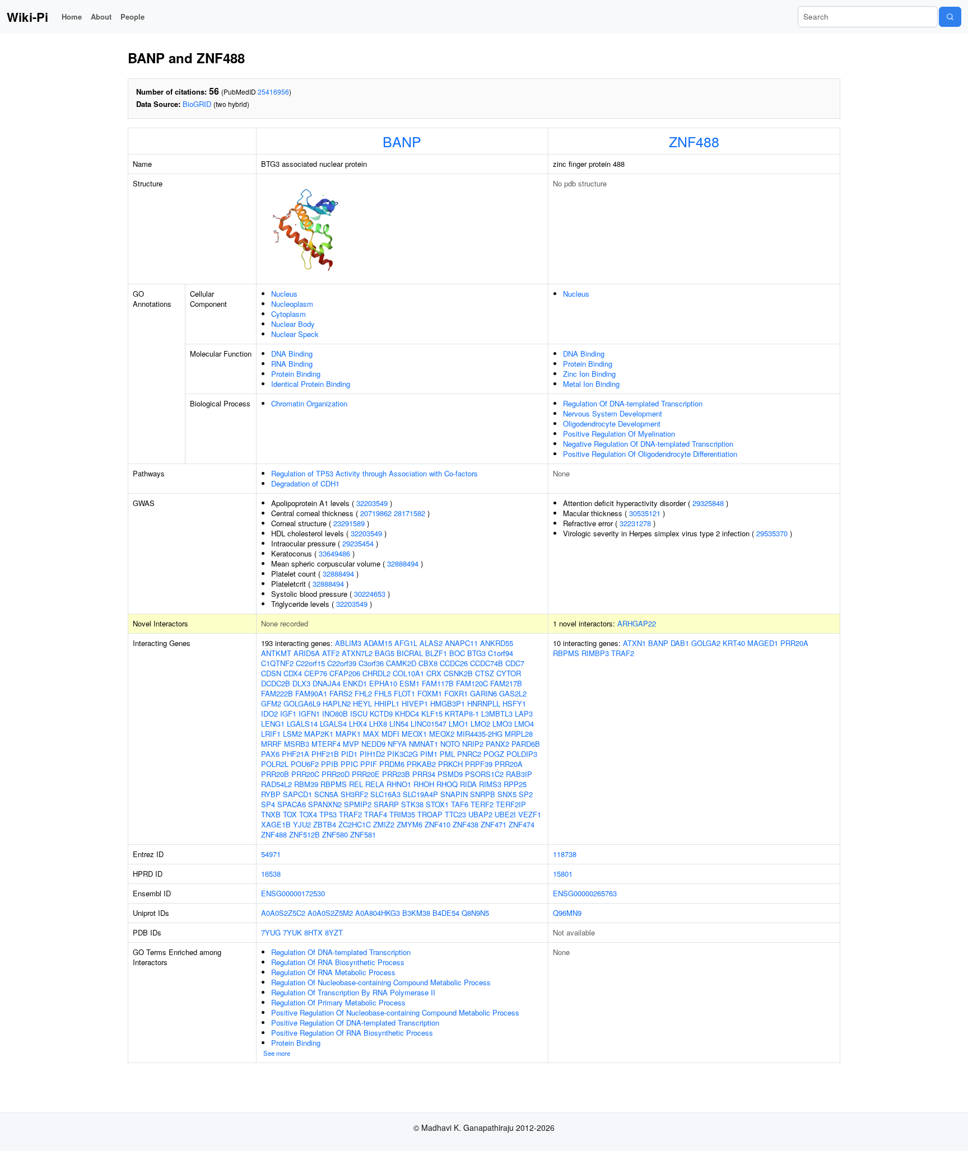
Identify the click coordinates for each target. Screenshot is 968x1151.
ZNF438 (465, 824)
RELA (374, 784)
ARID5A (307, 653)
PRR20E (366, 774)
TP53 (328, 814)
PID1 (349, 753)
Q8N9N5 (475, 912)
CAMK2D (401, 663)
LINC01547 (428, 723)
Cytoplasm (288, 313)
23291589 (349, 523)
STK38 (412, 804)
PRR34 (423, 774)
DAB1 (680, 643)
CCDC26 (454, 663)
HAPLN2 (337, 703)
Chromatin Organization (309, 403)
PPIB (329, 764)
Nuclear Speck (295, 334)
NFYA (397, 743)
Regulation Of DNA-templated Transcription (632, 403)
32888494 (402, 563)
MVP (351, 743)
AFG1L (405, 643)
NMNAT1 (423, 743)
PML (447, 753)
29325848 (708, 503)
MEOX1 (414, 733)
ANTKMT (276, 653)
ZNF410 (437, 824)
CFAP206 (344, 673)
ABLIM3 (348, 643)
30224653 (369, 593)
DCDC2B (275, 683)
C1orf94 (500, 653)
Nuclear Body (293, 324)
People (132, 16)
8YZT (334, 932)
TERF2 (482, 804)
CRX (433, 673)
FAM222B (277, 693)
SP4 (268, 804)
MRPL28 (519, 733)
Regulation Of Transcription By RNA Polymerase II (353, 992)
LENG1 (273, 723)
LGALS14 (302, 723)
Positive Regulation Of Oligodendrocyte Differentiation (650, 453)
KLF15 (432, 713)
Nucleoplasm (292, 303)
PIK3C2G (402, 753)
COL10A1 (408, 673)
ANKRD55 (496, 643)
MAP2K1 (318, 733)
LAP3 (524, 713)
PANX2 (497, 743)
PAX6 (270, 753)
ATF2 (330, 653)
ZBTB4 (324, 824)
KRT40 (734, 643)
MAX (371, 733)
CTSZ (484, 673)
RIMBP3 (595, 653)
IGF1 (288, 713)
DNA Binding (292, 353)
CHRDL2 (376, 673)
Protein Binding (295, 373)
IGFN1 (309, 713)
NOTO (450, 743)
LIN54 (398, 723)
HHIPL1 (386, 703)
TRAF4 (375, 814)
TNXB (271, 814)
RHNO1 (399, 784)
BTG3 (476, 653)
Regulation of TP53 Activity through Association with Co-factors (374, 473)
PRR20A (509, 764)
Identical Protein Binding (310, 383)
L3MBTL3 (497, 713)
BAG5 (384, 653)
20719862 (376, 513)
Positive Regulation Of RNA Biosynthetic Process (352, 1032)
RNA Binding (292, 363)
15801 (563, 873)
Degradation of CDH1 (305, 483)
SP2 (526, 794)
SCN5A (326, 794)
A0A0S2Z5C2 (283, 912)
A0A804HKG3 (377, 912)
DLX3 (301, 683)
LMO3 (502, 723)
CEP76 (315, 673)
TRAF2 (350, 814)
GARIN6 (483, 693)
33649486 (334, 553)
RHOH (423, 784)
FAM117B (438, 683)
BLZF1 (436, 653)
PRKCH (450, 764)
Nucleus (284, 293)
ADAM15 (378, 643)
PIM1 (429, 753)
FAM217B (506, 683)
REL (356, 784)
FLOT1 (404, 693)
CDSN (271, 673)
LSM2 (292, 733)
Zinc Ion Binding (589, 373)
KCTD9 (381, 713)
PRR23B (396, 774)
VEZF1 (529, 814)
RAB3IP (519, 774)
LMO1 (458, 723)
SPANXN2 (325, 804)
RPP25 (515, 784)
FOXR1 (456, 693)
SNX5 (506, 794)
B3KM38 (416, 912)
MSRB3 (296, 743)
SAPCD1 (297, 794)
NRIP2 (472, 743)
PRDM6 (391, 764)
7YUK (292, 932)
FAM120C (472, 683)
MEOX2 (441, 733)
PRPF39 (478, 764)
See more (276, 1053)
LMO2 (480, 723)
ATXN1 (634, 643)
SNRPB (482, 794)
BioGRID (197, 104)
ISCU (358, 713)
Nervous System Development (612, 413)
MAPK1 (348, 733)
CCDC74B (486, 663)
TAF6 (459, 804)
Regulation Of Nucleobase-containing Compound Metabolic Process (381, 982)
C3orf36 (371, 663)
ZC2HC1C (354, 824)
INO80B (335, 713)
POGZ (493, 753)
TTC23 (455, 814)
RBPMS (333, 784)
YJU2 (302, 824)
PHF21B (325, 753)
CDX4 (292, 673)
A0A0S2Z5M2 (330, 912)
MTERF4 (326, 743)
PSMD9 (450, 774)
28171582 (409, 513)
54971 (271, 854)
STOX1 (437, 804)
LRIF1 (271, 733)
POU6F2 (305, 764)
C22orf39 (341, 663)
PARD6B (525, 743)
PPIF (368, 764)
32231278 (635, 523)
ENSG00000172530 (293, 893)
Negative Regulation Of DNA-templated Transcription (648, 443)
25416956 (273, 91)
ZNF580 (335, 834)
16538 (271, 873)
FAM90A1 (311, 693)
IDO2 (269, 713)
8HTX (313, 932)
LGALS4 (333, 723)
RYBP (271, 794)
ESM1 (409, 683)
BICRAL (410, 653)
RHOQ (447, 784)
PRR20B (275, 774)
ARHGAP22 (636, 623)
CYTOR (508, 673)
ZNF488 (694, 141)
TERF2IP (511, 804)
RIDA (468, 784)
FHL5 (383, 693)
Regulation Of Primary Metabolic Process (338, 1002)
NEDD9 (373, 743)
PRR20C (305, 774)
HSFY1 (514, 703)
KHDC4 (407, 713)
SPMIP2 (357, 804)
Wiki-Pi (27, 17)
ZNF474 (521, 824)
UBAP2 (480, 814)
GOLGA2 (705, 643)
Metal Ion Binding (591, 383)
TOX (290, 814)
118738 (564, 854)
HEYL (362, 703)
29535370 (772, 533)
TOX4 (308, 814)
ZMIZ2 (383, 824)
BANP (402, 141)
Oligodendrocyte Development (611, 423)
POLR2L (274, 764)
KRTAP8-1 (462, 713)
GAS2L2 (513, 693)
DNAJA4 (327, 683)
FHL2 (363, 693)
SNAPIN (454, 794)
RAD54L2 (276, 784)
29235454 (358, 543)
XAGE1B (276, 824)
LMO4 (524, 723)
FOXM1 (429, 693)
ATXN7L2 (357, 653)
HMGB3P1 (447, 703)
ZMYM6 (409, 824)
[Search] (950, 17)
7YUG (271, 932)
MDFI (390, 733)
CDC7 (514, 663)
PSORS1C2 (484, 774)
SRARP (386, 804)
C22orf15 (310, 663)
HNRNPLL (483, 703)
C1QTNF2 (277, 663)
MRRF (271, 743)
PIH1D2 (372, 753)
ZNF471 (493, 824)
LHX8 (378, 723)
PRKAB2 (421, 764)
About (101, 16)
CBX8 (428, 663)
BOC (457, 653)
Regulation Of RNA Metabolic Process (333, 972)
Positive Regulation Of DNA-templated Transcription (355, 1022)
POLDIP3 (521, 753)
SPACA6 (291, 804)
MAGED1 (762, 643)
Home (72, 16)
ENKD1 (355, 683)
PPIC (349, 764)
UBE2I (505, 814)
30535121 (644, 513)
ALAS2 (431, 643)
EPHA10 (383, 683)
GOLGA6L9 (301, 703)
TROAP (430, 814)
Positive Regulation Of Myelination (619, 433)
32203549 (372, 503)
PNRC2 (469, 753)
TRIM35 (402, 814)
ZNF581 (363, 834)
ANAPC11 (461, 643)
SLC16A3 (385, 794)
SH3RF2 (354, 794)
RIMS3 (490, 784)
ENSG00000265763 (585, 893)
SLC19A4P (420, 794)
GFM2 (271, 703)
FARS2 (340, 693)
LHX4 (358, 723)
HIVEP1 (415, 703)
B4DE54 (445, 912)
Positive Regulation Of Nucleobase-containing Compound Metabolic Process (395, 1012)
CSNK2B (458, 673)
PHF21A (295, 753)
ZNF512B (304, 834)
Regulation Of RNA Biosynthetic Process (337, 962)
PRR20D (336, 774)
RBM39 (306, 784)
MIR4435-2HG (479, 733)
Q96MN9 (567, 912)
